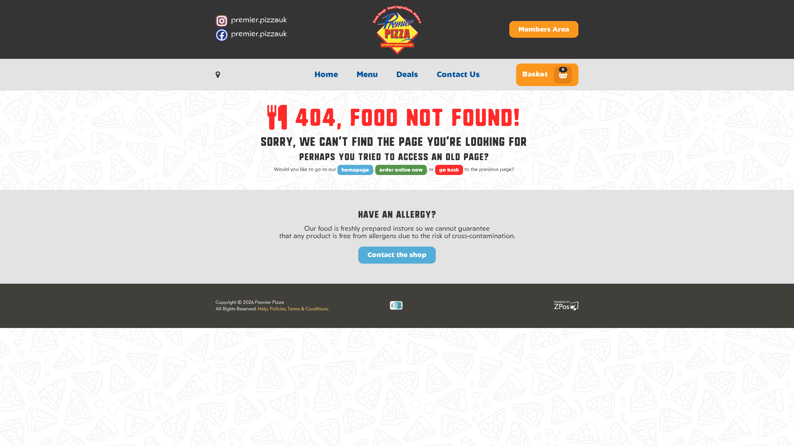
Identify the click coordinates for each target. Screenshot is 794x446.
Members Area (544, 30)
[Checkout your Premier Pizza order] (563, 75)
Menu (367, 75)
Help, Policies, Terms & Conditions (293, 309)
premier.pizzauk (259, 20)
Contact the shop (397, 255)
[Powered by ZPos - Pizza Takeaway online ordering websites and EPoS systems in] (566, 305)
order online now (401, 170)
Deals (407, 75)
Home (326, 75)
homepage (355, 170)
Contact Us (458, 75)
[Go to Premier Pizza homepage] (397, 29)
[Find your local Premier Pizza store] (219, 75)
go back (449, 170)
